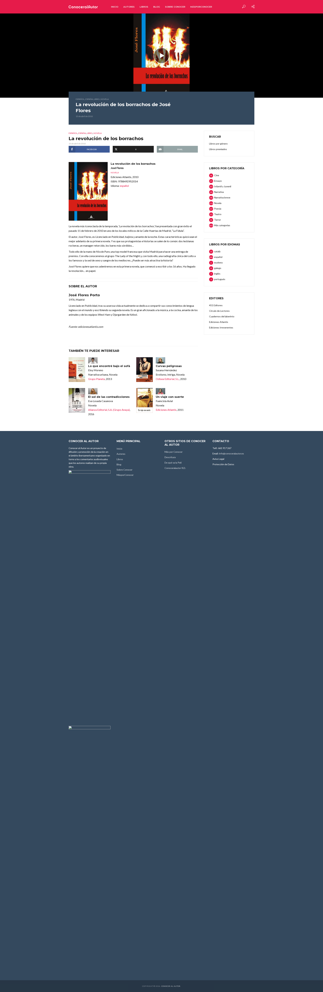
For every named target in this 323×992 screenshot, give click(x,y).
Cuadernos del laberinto (221, 316)
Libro (97, 99)
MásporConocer (201, 6)
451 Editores (216, 305)
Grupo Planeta (96, 378)
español (80, 99)
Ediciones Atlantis (166, 409)
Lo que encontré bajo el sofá (109, 366)
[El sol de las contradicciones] (77, 400)
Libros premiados (218, 149)
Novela (105, 99)
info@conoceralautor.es (231, 453)
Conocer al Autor (170, 986)
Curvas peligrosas (169, 366)
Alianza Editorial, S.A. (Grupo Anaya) (109, 409)
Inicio (114, 6)
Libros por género (218, 143)
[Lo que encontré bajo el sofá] (77, 369)
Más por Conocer (174, 451)
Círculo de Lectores (219, 310)
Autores (129, 6)
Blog (156, 6)
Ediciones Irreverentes (221, 327)
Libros (144, 6)
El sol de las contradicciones (109, 396)
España (89, 99)
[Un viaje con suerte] (144, 400)
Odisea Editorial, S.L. (167, 378)
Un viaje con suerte (170, 396)
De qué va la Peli (173, 462)
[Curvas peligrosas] (144, 369)
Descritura (170, 457)
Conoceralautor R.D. (175, 468)
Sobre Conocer (175, 6)
